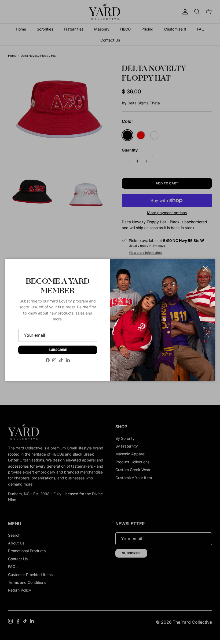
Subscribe (58, 350)
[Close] (205, 268)
